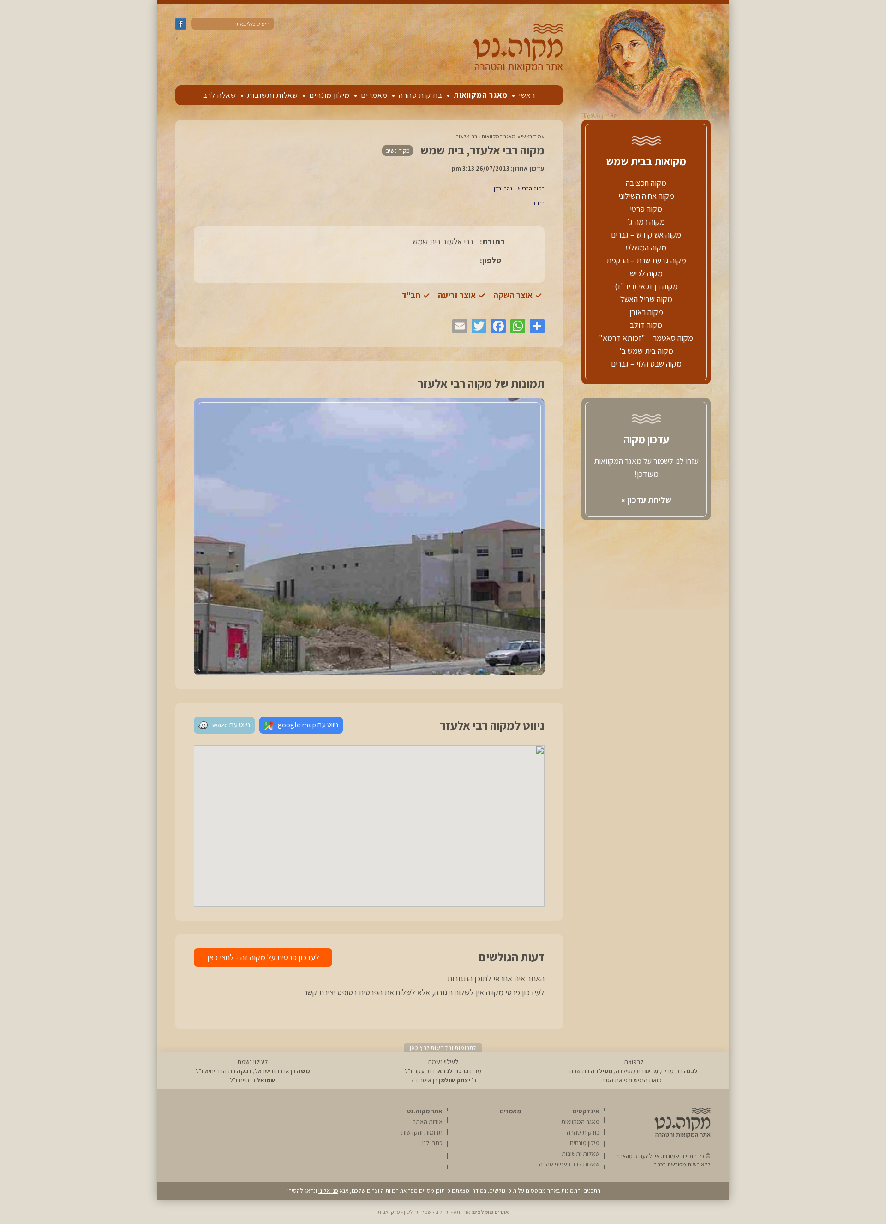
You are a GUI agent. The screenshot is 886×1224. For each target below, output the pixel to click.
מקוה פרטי (646, 208)
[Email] (457, 326)
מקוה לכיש (646, 273)
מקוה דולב (646, 325)
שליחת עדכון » (646, 499)
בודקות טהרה (421, 95)
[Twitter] (476, 326)
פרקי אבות (389, 1211)
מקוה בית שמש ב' (646, 350)
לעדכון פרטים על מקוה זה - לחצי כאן (263, 957)
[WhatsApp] (515, 326)
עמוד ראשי (533, 136)
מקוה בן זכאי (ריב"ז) (646, 286)
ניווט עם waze (231, 725)
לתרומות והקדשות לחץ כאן (443, 1047)
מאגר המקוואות (481, 95)
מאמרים (374, 95)
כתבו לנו (432, 1143)
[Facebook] (496, 326)
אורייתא (462, 1211)
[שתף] (535, 326)
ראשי (527, 95)
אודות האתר (428, 1121)
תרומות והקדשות (422, 1132)
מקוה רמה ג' (646, 221)
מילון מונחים (329, 95)
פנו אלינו (328, 1190)
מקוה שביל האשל (646, 299)
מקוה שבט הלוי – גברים (646, 363)
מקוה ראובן (646, 312)
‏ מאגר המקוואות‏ (499, 136)
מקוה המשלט (646, 247)
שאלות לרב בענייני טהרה (569, 1164)
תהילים (442, 1211)
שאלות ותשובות (272, 95)
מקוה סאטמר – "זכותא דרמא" (646, 338)
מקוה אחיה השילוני (646, 195)
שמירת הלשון (417, 1211)
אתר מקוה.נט (425, 1111)
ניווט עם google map (308, 725)
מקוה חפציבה (646, 183)
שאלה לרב (219, 95)
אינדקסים (586, 1111)
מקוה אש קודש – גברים (646, 234)
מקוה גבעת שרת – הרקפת (646, 260)
